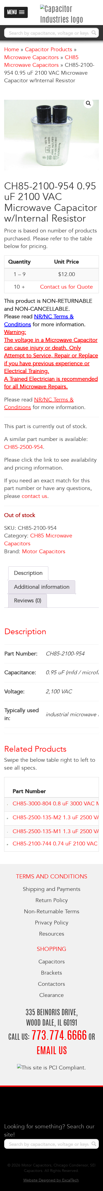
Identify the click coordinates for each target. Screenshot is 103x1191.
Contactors (51, 984)
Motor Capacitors (43, 551)
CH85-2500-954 (23, 447)
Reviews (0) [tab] (27, 600)
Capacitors (51, 962)
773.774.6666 (59, 1036)
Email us (52, 1051)
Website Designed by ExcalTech (51, 1180)
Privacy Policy (51, 923)
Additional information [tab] (41, 587)
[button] (88, 103)
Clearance (51, 995)
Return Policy (51, 900)
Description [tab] (28, 573)
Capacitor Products (48, 49)
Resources (51, 934)
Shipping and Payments (51, 889)
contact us (34, 496)
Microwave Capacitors (31, 57)
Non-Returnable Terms (51, 911)
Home (11, 49)
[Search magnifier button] (94, 33)
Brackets (51, 973)
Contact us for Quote (66, 287)
